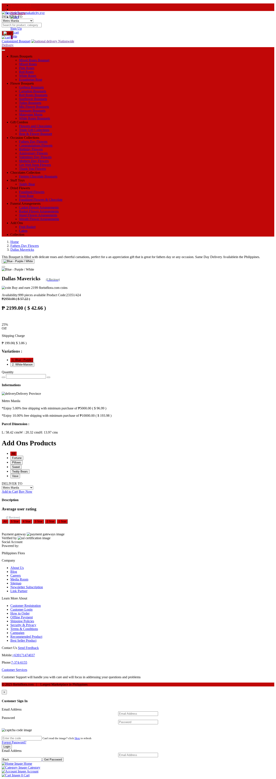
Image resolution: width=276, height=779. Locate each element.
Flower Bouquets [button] (22, 83)
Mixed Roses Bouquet (34, 60)
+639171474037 (23, 655)
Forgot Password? (14, 742)
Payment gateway (14, 534)
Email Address (12, 709)
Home (14, 242)
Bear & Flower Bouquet (35, 134)
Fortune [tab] (17, 458)
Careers (15, 575)
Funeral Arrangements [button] (25, 203)
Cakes (23, 230)
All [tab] (13, 453)
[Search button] (7, 33)
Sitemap (15, 583)
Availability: (24, 295)
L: (11, 432)
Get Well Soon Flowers (35, 165)
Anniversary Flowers (33, 153)
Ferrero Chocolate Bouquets (38, 176)
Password (8, 718)
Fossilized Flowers (31, 192)
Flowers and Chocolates (35, 126)
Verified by (9, 538)
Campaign (17, 633)
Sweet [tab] (16, 467)
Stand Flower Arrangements (38, 215)
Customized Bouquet (16, 41)
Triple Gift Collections (34, 130)
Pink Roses (26, 68)
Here (77, 738)
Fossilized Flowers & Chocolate (41, 199)
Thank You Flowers (32, 168)
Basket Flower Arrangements (39, 211)
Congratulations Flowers (35, 145)
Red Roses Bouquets (33, 95)
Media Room (19, 579)
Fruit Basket (27, 227)
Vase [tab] (15, 476)
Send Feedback (28, 648)
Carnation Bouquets (32, 91)
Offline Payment (21, 617)
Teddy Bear (27, 184)
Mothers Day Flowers (34, 161)
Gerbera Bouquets (31, 87)
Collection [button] (17, 234)
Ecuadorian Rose (30, 79)
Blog (13, 571)
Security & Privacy (23, 625)
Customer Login (21, 609)
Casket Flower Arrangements (39, 207)
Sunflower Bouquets (33, 99)
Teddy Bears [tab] (20, 471)
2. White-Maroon (22, 364)
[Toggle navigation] (3, 50)
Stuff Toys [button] (17, 180)
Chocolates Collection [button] (25, 172)
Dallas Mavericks (22, 249)
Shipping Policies (22, 621)
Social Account (12, 542)
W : (29, 432)
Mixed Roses (28, 64)
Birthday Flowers (31, 149)
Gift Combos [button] (19, 122)
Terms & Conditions (24, 629)
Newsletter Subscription (26, 587)
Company (8, 560)
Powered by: (10, 546)
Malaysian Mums (30, 114)
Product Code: (64, 295)
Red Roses (26, 72)
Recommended (20, 5)
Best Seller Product (23, 9)
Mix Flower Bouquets (34, 106)
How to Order (20, 613)
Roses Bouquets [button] (21, 56)
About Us (17, 568)
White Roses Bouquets (34, 118)
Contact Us (9, 648)
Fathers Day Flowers (33, 141)
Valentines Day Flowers (35, 157)
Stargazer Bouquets (32, 110)
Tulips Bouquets (30, 103)
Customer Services (14, 670)
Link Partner (18, 591)
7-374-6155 (19, 662)
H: (48, 432)
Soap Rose (26, 196)
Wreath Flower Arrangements (39, 219)
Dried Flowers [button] (20, 188)
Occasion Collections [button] (24, 137)
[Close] (3, 266)
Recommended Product (26, 636)
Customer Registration (25, 605)
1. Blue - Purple (21, 360)
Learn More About (14, 598)
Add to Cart (10, 491)
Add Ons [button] (16, 223)
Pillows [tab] (16, 462)
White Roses (27, 75)
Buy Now (25, 491)
